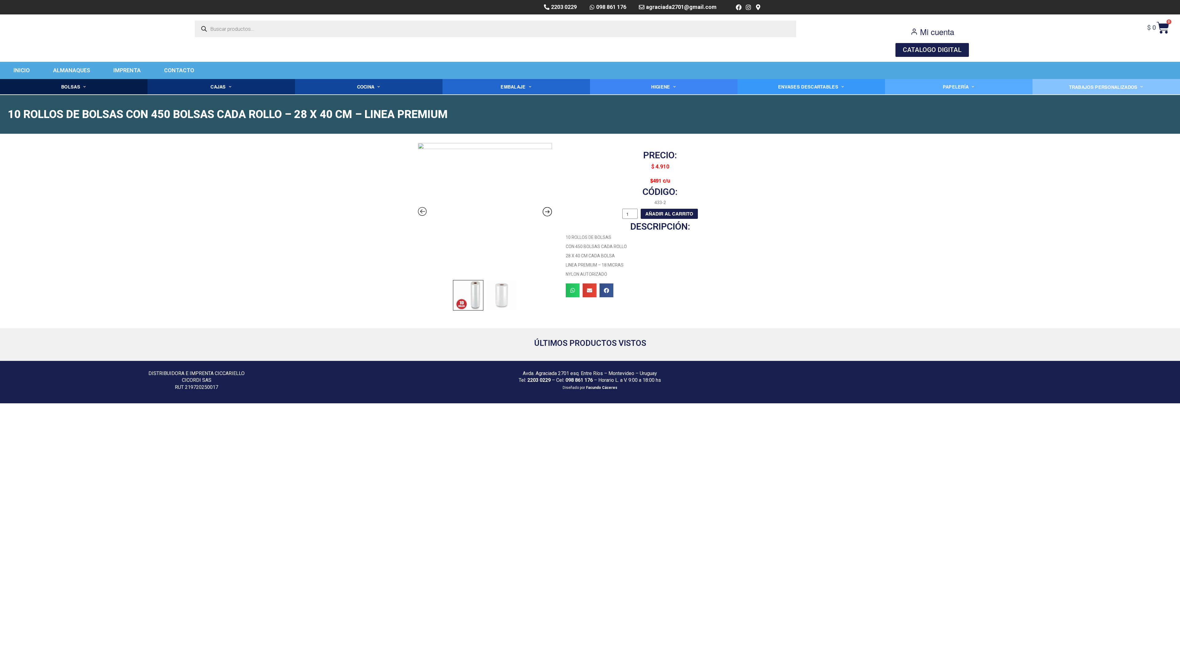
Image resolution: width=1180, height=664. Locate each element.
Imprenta (127, 70)
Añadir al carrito (669, 213)
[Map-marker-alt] (758, 7)
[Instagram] (748, 7)
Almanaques (71, 70)
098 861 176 (579, 380)
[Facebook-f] (738, 7)
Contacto (179, 70)
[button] (573, 290)
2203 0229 (539, 380)
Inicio (22, 70)
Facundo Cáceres (601, 387)
